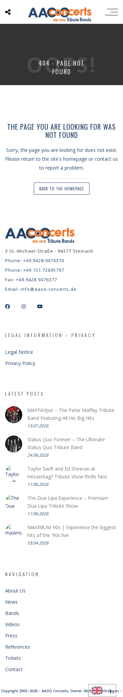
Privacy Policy (20, 363)
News (11, 602)
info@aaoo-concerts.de (48, 289)
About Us (15, 590)
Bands (12, 613)
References (17, 647)
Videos (12, 624)
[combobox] (102, 690)
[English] (102, 690)
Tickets (13, 658)
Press (11, 635)
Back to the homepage (61, 188)
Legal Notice (19, 352)
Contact (14, 669)
